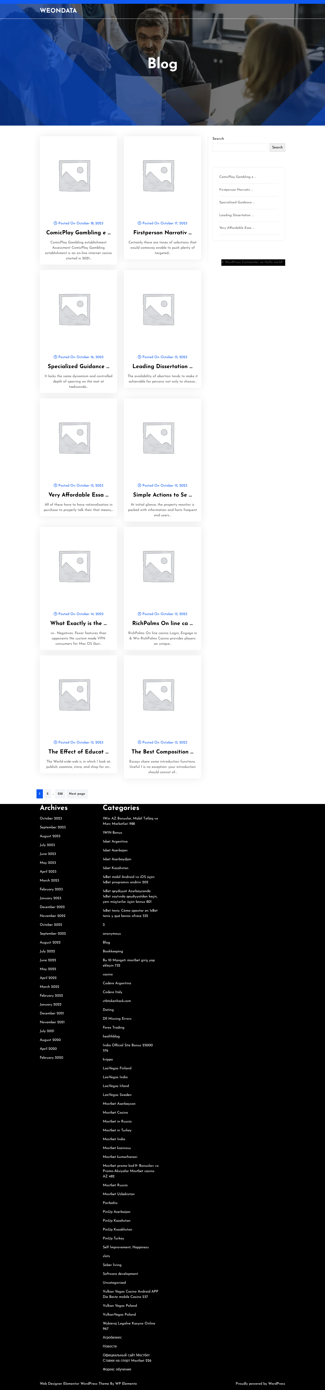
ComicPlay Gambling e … (78, 233)
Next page (77, 794)
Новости (110, 1346)
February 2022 (51, 996)
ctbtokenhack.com (117, 1001)
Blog (106, 942)
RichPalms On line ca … (162, 623)
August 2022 (50, 942)
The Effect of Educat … (78, 752)
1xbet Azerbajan (115, 850)
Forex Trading (113, 1027)
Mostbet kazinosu (117, 1148)
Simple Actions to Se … (162, 495)
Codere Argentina (117, 983)
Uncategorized (114, 1283)
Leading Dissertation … (162, 366)
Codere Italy (112, 992)
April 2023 (48, 872)
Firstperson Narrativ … (162, 233)
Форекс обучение (117, 1369)
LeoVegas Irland (116, 1086)
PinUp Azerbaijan (116, 1212)
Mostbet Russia (115, 1185)
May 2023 (48, 863)
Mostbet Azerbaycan (119, 1104)
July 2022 (47, 951)
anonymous (112, 934)
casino (108, 974)
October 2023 (51, 818)
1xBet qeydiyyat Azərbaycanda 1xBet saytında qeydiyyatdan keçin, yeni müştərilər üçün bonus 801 (130, 896)
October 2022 (51, 925)
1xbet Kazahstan (115, 868)
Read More (76, 175)
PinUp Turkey (113, 1238)
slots (106, 1256)
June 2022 (48, 960)
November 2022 (52, 916)
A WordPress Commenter (240, 262)
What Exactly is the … (78, 623)
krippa (108, 1059)
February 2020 (51, 1058)
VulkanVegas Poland (119, 1314)
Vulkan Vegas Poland (120, 1306)
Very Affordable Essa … (78, 495)
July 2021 (47, 1031)
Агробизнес (112, 1338)
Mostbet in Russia (117, 1121)
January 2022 (50, 1004)
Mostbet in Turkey (117, 1130)
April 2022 (48, 978)
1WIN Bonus (112, 833)
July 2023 (47, 845)
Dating (108, 1010)
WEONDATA (58, 11)
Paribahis (110, 1203)
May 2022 (48, 969)
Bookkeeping (113, 951)
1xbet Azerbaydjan (117, 859)
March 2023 (49, 880)
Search (218, 139)
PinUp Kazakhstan (117, 1229)
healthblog (111, 1036)
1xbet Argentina (115, 841)
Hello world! (274, 262)
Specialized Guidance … (78, 366)
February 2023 (51, 889)
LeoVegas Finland (117, 1068)
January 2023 (50, 898)
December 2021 (52, 1013)
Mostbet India (114, 1139)
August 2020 (50, 1040)
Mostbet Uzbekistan (119, 1194)
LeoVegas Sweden (117, 1095)
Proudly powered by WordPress (260, 1384)
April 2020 (48, 1049)
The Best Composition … (162, 752)
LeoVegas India (115, 1077)
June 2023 (48, 854)
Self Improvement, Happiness (126, 1247)
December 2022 (52, 907)
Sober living (112, 1265)
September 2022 (53, 934)
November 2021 (52, 1022)
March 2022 (49, 987)
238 (60, 794)
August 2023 (50, 836)
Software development (120, 1274)
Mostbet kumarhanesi (120, 1157)
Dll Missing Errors (117, 1019)
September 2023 (53, 827)
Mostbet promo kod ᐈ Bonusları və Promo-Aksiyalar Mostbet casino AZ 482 (131, 1171)
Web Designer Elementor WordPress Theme (75, 1384)
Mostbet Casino (115, 1112)
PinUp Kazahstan (116, 1221)
